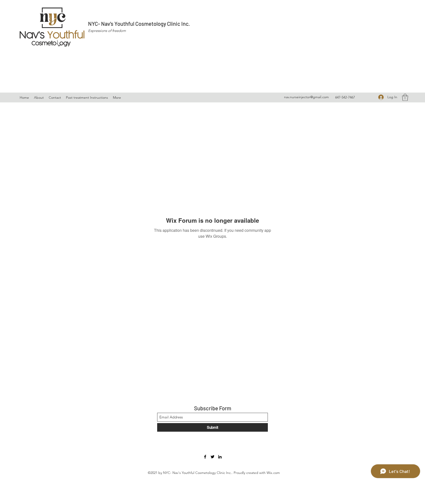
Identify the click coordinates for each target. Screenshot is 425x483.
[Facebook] (205, 456)
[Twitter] (212, 456)
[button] (405, 97)
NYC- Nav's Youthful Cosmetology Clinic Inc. (139, 23)
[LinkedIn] (219, 456)
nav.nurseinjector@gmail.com (306, 97)
